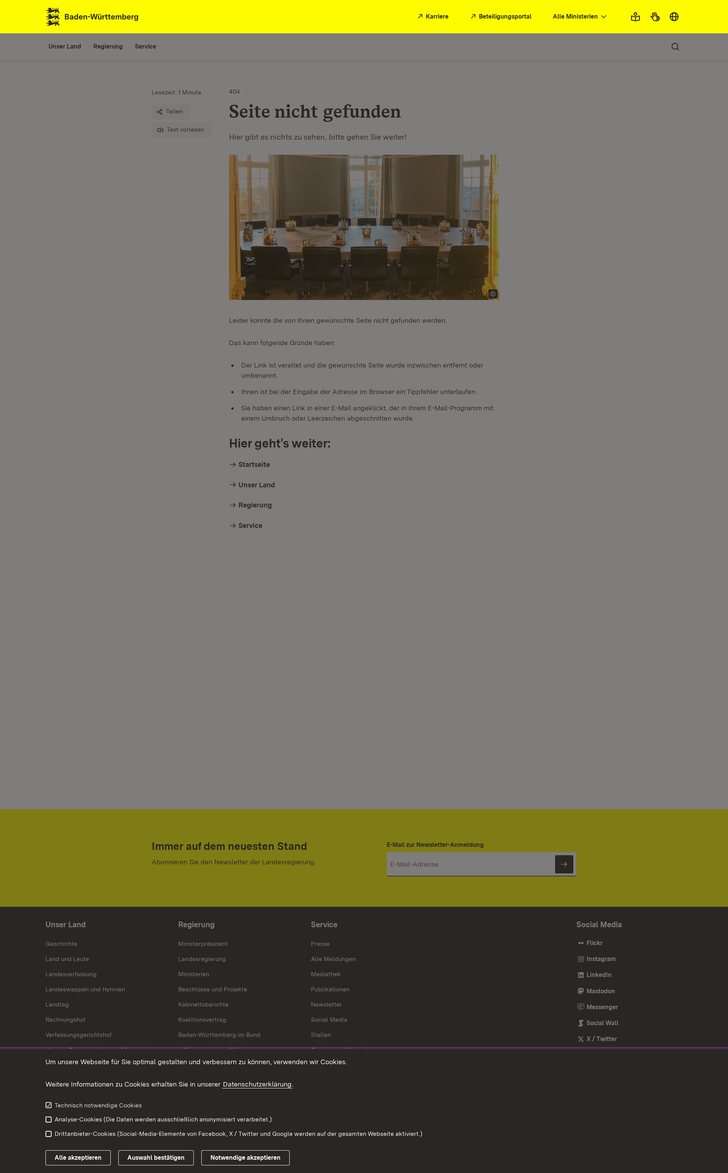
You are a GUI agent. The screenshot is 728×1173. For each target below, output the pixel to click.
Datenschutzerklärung (257, 1084)
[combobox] (580, 17)
